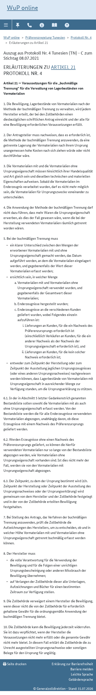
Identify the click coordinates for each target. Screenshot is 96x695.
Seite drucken (16, 663)
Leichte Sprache (82, 674)
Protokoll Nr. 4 (81, 37)
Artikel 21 (63, 67)
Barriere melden (81, 668)
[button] (6, 24)
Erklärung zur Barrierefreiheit (72, 663)
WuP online (22, 7)
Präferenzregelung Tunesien (45, 37)
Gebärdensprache (81, 679)
